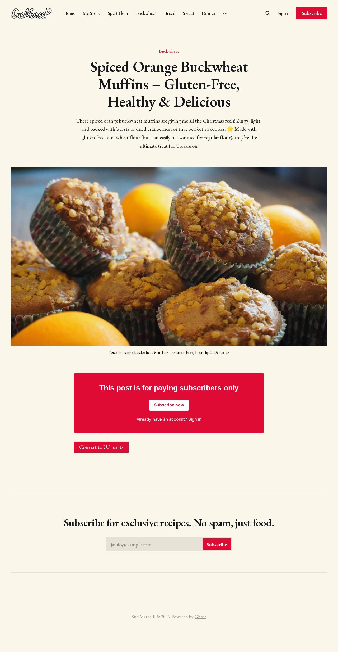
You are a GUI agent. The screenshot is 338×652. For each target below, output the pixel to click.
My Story (91, 13)
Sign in (284, 13)
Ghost (200, 616)
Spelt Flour (118, 13)
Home (69, 13)
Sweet (188, 13)
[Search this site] (268, 13)
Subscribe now (169, 405)
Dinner (208, 13)
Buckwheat (146, 13)
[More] (225, 13)
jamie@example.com (169, 544)
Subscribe (312, 13)
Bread (169, 13)
